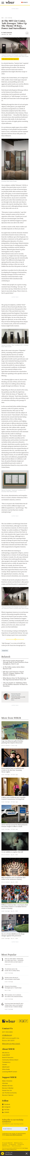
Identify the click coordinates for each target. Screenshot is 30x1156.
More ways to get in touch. (11, 1043)
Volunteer (5, 1083)
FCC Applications (12, 1144)
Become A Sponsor (7, 1095)
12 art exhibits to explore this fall (12, 852)
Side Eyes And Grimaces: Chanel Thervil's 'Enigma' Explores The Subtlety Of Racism (13, 673)
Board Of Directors (7, 1057)
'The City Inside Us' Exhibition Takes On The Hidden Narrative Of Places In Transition (15, 684)
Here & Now (8, 990)
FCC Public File (21, 1144)
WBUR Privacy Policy (18, 1142)
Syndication (4, 1144)
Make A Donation (7, 1081)
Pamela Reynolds (7, 32)
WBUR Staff (5, 1067)
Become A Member (7, 1088)
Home (2, 17)
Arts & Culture (5, 745)
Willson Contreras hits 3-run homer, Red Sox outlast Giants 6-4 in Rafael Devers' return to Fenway (14, 906)
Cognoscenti (8, 964)
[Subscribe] (26, 1129)
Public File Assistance (16, 1145)
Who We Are (5, 1052)
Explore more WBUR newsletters (13, 1135)
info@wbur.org (7, 1035)
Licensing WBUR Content (9, 1071)
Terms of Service (10, 1149)
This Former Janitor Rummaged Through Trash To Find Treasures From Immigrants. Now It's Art (15, 662)
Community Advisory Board (10, 1060)
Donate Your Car (7, 1090)
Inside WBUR (6, 1055)
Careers (4, 1064)
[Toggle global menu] (2, 3)
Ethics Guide (6, 1069)
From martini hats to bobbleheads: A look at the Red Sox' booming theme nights (12, 770)
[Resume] (2, 1153)
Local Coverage (8, 17)
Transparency (6, 1062)
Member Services (7, 1085)
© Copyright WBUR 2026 (7, 1142)
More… (13, 700)
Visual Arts (5, 650)
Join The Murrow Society (9, 1093)
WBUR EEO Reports (6, 1145)
